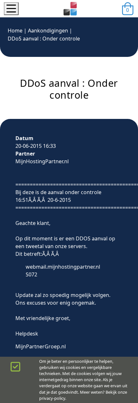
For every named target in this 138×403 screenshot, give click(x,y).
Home (15, 30)
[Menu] (11, 8)
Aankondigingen (48, 30)
